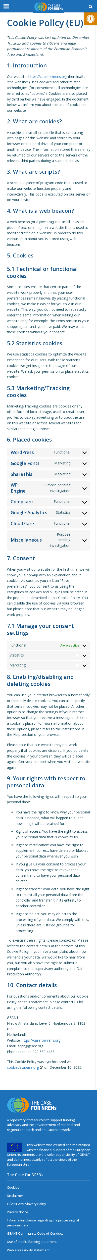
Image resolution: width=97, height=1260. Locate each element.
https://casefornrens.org (47, 76)
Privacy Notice (17, 1212)
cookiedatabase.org (23, 1067)
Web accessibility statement (28, 1250)
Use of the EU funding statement (32, 1241)
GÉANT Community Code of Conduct (35, 1233)
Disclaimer (15, 1195)
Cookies (13, 1187)
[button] (90, 18)
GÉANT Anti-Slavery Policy (26, 1204)
